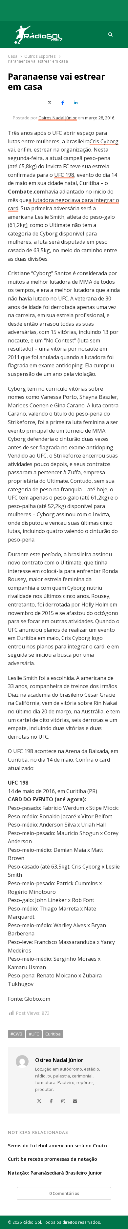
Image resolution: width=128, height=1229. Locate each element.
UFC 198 (64, 174)
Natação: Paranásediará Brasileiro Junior (55, 1173)
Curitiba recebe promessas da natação (52, 1159)
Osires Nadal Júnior (57, 118)
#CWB (16, 1034)
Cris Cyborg (104, 141)
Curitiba (53, 1034)
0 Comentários (64, 1193)
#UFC (34, 1034)
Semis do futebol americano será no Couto (57, 1145)
